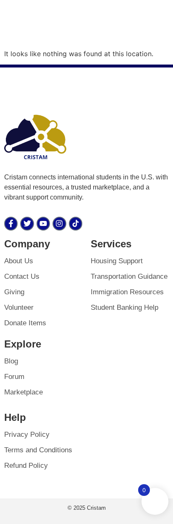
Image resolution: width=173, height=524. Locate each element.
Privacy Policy (27, 434)
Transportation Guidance (129, 276)
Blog (11, 361)
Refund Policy (26, 466)
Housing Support (117, 261)
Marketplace (23, 392)
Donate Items (25, 323)
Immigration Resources (127, 292)
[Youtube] (43, 223)
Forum (14, 377)
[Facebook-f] (11, 223)
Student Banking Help (124, 307)
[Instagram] (59, 223)
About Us (18, 261)
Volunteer (19, 307)
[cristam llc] (35, 137)
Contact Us (21, 276)
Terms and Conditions (38, 450)
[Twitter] (27, 223)
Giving (14, 292)
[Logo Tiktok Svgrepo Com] (75, 223)
